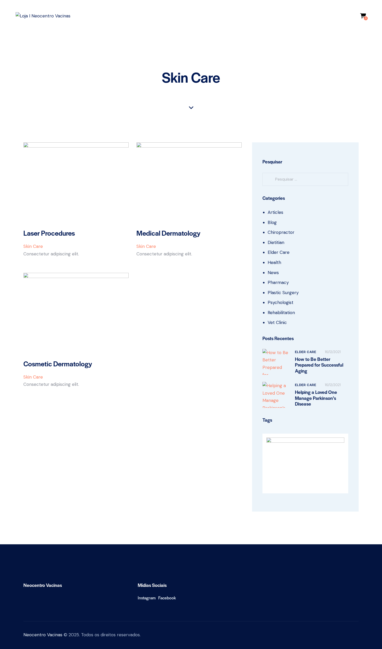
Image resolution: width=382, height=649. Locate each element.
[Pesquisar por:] (305, 179)
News (273, 272)
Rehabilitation (281, 312)
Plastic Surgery (283, 292)
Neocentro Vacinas (42, 635)
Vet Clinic (277, 322)
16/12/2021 (333, 352)
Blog (272, 222)
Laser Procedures (49, 233)
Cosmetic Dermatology (57, 363)
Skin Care (33, 246)
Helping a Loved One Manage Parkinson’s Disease (316, 398)
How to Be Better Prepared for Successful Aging (319, 365)
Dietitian (276, 242)
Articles (275, 212)
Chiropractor (281, 232)
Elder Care (278, 252)
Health (274, 262)
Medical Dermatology (168, 233)
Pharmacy (278, 282)
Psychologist (280, 302)
